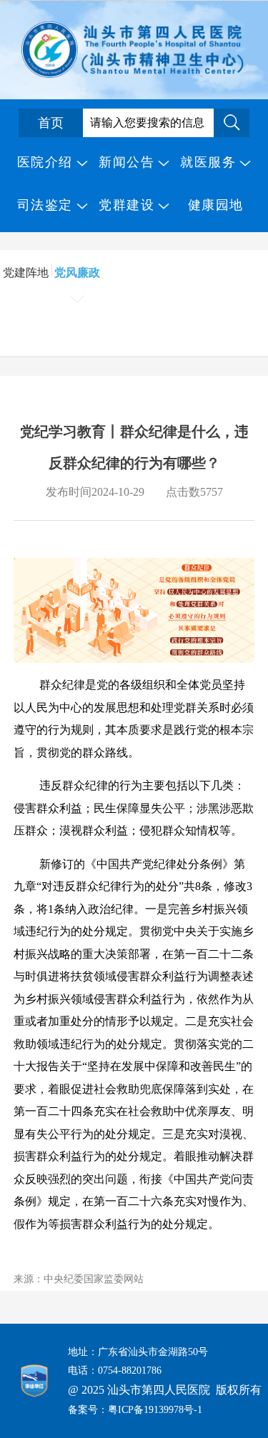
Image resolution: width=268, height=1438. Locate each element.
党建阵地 (26, 272)
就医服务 (208, 162)
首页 (51, 123)
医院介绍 (45, 162)
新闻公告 (126, 162)
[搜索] (231, 123)
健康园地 (216, 205)
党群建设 (126, 205)
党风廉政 (77, 272)
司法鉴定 (45, 205)
